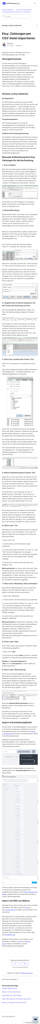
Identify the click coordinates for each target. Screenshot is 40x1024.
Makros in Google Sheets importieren (14, 1002)
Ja (15, 963)
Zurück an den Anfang (9, 979)
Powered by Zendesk (32, 1022)
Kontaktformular (10, 935)
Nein (25, 963)
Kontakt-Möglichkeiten (9, 988)
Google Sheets (10, 910)
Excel (27, 907)
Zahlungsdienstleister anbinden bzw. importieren (16, 12)
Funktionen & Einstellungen (24, 9)
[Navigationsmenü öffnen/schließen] (34, 3)
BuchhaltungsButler (7, 9)
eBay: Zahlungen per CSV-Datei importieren (16, 999)
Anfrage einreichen (26, 973)
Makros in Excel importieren (11, 992)
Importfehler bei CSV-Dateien (12, 995)
